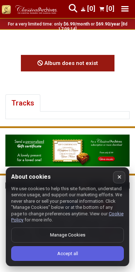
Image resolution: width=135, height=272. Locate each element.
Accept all (67, 253)
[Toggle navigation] (125, 8)
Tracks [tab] (23, 103)
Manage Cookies (67, 235)
